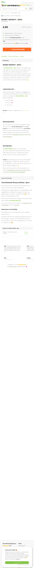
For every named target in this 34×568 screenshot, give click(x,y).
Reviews (22, 56)
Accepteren (17, 562)
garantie (17, 205)
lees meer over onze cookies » (24, 564)
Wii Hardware (7, 12)
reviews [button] (29, 5)
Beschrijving (4, 56)
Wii (2, 12)
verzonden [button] (8, 5)
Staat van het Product (13, 56)
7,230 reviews (12, 266)
